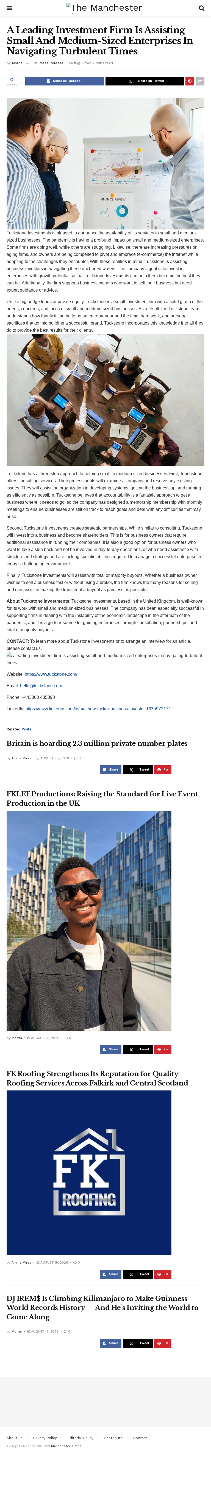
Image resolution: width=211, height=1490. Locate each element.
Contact (140, 1438)
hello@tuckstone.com (41, 685)
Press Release (50, 63)
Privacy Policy (45, 1438)
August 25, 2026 (44, 1038)
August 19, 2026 (53, 1262)
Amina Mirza (21, 758)
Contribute (113, 1438)
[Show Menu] (9, 8)
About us (15, 1438)
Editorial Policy (80, 1438)
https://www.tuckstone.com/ (51, 674)
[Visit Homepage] (105, 8)
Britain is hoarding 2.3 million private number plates (97, 743)
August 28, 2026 (54, 758)
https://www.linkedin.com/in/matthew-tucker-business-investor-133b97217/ (98, 709)
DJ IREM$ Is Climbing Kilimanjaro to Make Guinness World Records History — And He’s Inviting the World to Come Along (102, 1308)
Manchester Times (66, 1446)
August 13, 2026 (44, 1331)
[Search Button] (201, 8)
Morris (17, 63)
